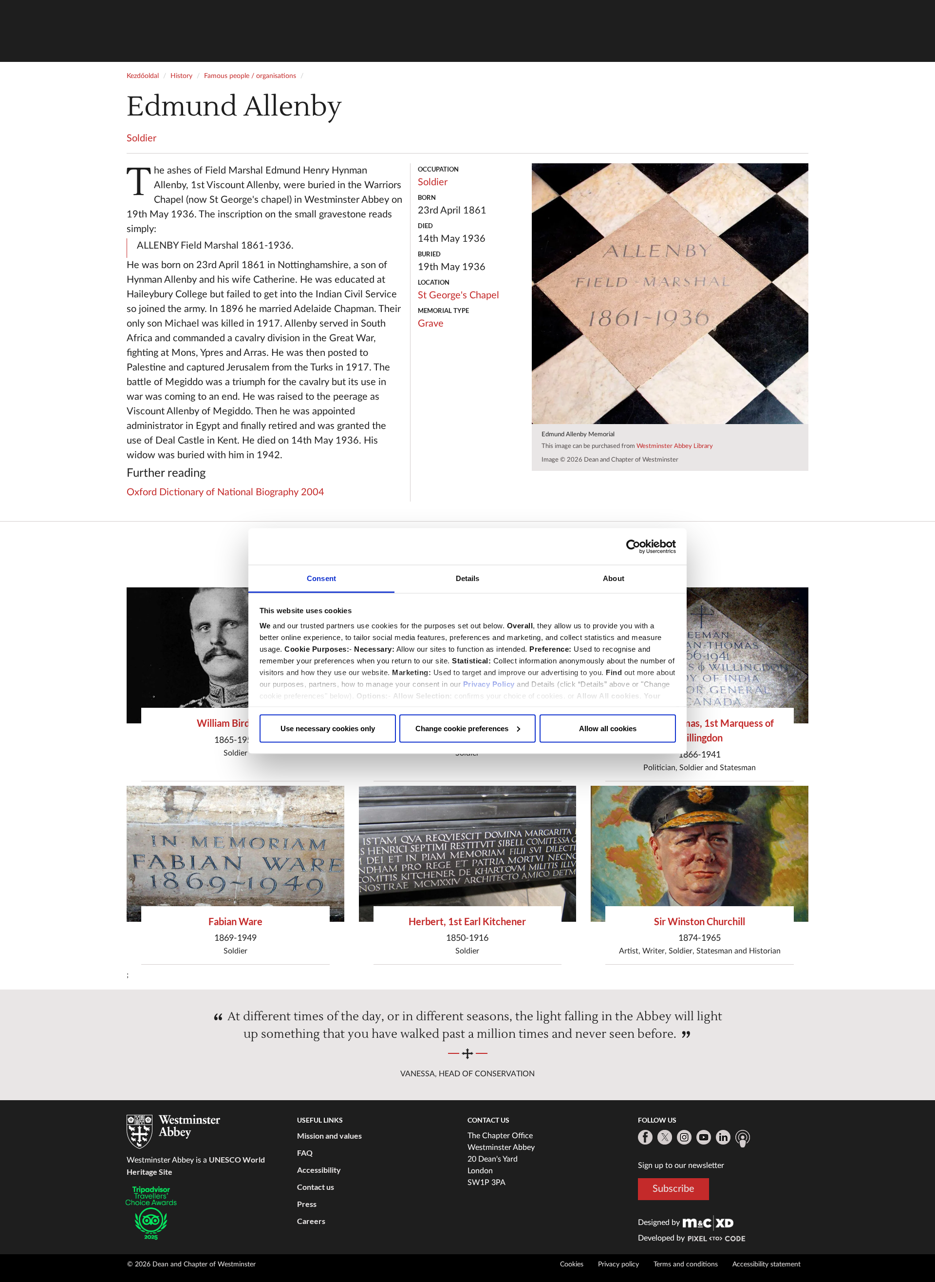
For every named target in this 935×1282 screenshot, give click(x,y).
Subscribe (673, 1189)
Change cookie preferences (461, 728)
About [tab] (613, 578)
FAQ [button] (305, 1152)
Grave (431, 324)
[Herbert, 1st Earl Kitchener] (468, 854)
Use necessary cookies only (327, 728)
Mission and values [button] (329, 1135)
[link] (708, 1222)
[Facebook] (645, 1137)
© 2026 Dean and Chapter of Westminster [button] (191, 1264)
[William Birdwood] (235, 655)
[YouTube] (703, 1137)
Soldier (141, 138)
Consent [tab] (321, 578)
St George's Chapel (458, 295)
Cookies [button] (571, 1264)
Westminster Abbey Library (674, 446)
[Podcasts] (742, 1138)
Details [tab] (468, 578)
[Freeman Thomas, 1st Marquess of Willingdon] (699, 655)
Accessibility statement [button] (766, 1264)
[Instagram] (684, 1137)
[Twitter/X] (664, 1137)
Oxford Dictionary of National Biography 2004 (225, 492)
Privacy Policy (489, 684)
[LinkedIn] (723, 1137)
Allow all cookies (607, 728)
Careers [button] (311, 1220)
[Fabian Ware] (235, 854)
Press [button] (307, 1203)
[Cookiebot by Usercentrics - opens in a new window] (633, 546)
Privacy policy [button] (618, 1264)
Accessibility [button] (319, 1169)
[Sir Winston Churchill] (699, 854)
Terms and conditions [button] (686, 1264)
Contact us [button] (315, 1186)
